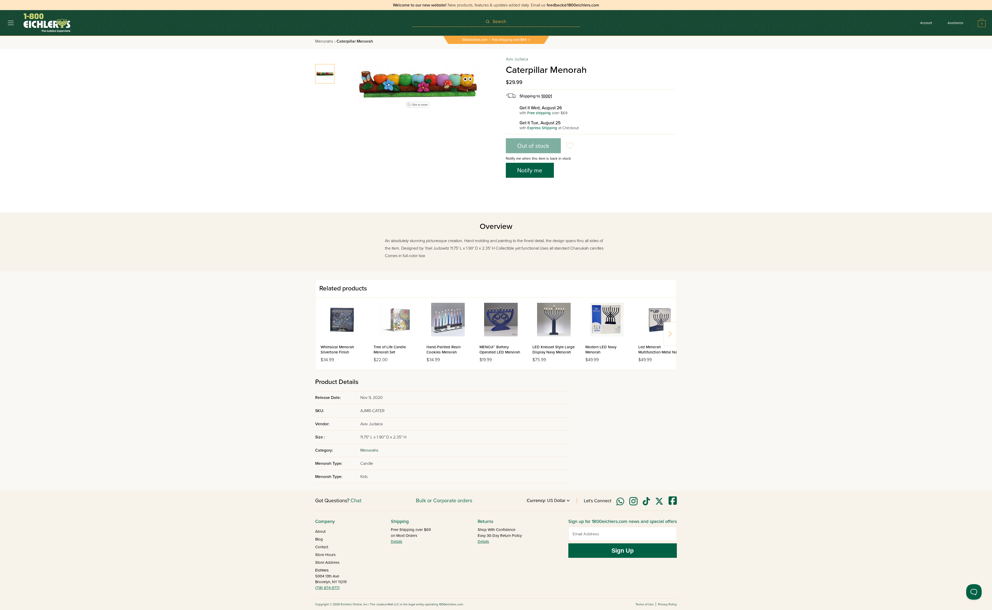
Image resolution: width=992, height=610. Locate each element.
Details (396, 541)
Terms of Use (645, 604)
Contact (321, 547)
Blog (319, 539)
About (320, 531)
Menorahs (325, 41)
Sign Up (622, 550)
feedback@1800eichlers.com (573, 5)
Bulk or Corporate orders (444, 501)
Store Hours (325, 554)
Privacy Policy (667, 604)
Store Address (327, 562)
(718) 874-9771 (327, 587)
